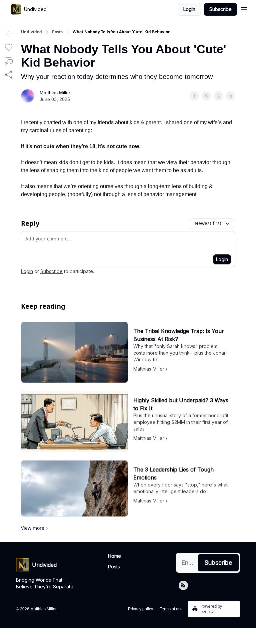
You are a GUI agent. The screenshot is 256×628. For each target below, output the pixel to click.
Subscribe (220, 9)
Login (189, 9)
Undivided (31, 32)
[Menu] (244, 8)
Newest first (208, 223)
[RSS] (183, 585)
